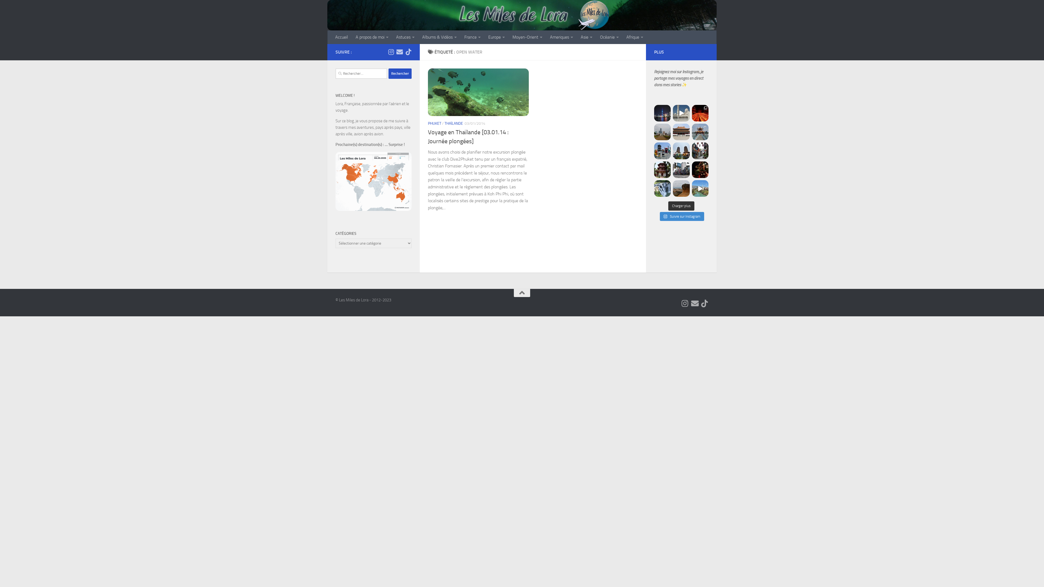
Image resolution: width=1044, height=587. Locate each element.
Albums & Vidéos (437, 37)
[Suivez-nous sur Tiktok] (408, 52)
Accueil (341, 37)
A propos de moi (370, 37)
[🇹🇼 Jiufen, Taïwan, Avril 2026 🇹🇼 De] (700, 169)
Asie (584, 37)
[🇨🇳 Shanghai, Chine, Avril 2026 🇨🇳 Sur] (662, 113)
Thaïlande (454, 123)
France (470, 37)
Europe (494, 37)
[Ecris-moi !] (399, 52)
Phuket (434, 123)
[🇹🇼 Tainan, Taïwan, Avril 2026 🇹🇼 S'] (700, 150)
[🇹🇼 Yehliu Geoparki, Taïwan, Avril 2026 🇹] (681, 188)
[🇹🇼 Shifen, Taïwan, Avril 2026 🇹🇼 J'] (662, 188)
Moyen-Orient (525, 37)
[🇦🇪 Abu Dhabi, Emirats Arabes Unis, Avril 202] (681, 113)
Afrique (632, 37)
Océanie (607, 37)
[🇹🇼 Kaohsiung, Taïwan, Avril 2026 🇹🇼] (700, 113)
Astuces (403, 37)
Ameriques (559, 37)
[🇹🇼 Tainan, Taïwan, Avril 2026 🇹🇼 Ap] (681, 169)
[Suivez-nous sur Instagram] (391, 52)
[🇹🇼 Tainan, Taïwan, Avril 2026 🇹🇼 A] (662, 169)
